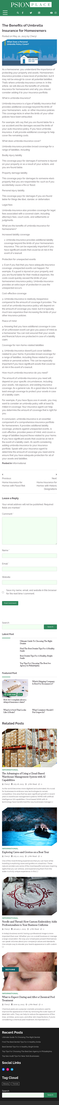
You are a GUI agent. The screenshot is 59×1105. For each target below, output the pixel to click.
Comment (7, 514)
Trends (15, 1084)
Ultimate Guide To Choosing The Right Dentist (36, 642)
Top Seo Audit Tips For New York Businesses (20, 1056)
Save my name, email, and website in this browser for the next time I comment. (31, 592)
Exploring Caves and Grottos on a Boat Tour (25, 852)
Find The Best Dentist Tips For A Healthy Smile (37, 649)
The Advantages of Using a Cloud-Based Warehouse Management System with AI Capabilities (23, 777)
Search (5, 622)
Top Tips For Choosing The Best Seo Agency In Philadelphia (35, 664)
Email (5, 563)
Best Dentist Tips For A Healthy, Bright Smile (36, 657)
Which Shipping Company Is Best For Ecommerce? (43, 682)
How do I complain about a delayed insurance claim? (14, 701)
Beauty (6, 1084)
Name (5, 550)
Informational (19, 463)
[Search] (18, 13)
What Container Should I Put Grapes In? (42, 711)
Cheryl (33, 36)
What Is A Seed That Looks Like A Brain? (14, 711)
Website (6, 577)
